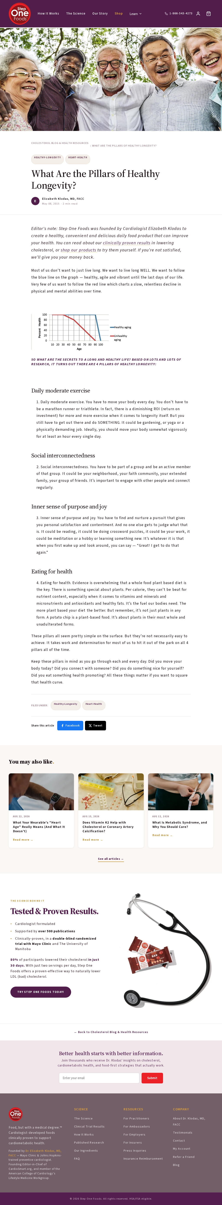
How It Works (48, 13)
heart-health (77, 157)
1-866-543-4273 (181, 13)
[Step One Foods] (20, 14)
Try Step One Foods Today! (40, 992)
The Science (75, 13)
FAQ (77, 1159)
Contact (179, 1141)
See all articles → (111, 859)
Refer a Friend (183, 1157)
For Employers (134, 1134)
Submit (152, 1078)
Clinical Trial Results (89, 1126)
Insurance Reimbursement (143, 1159)
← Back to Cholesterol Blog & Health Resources (111, 1032)
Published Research (89, 1143)
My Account (181, 1149)
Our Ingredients (86, 1151)
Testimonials (182, 1133)
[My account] (198, 13)
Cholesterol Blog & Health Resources (60, 143)
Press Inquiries (135, 1151)
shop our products (79, 250)
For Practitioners (136, 1118)
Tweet (98, 726)
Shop (119, 13)
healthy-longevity (47, 157)
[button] (208, 13)
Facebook (72, 726)
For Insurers (133, 1143)
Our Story (100, 13)
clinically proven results (127, 243)
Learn (134, 14)
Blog (176, 1165)
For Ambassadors (137, 1126)
